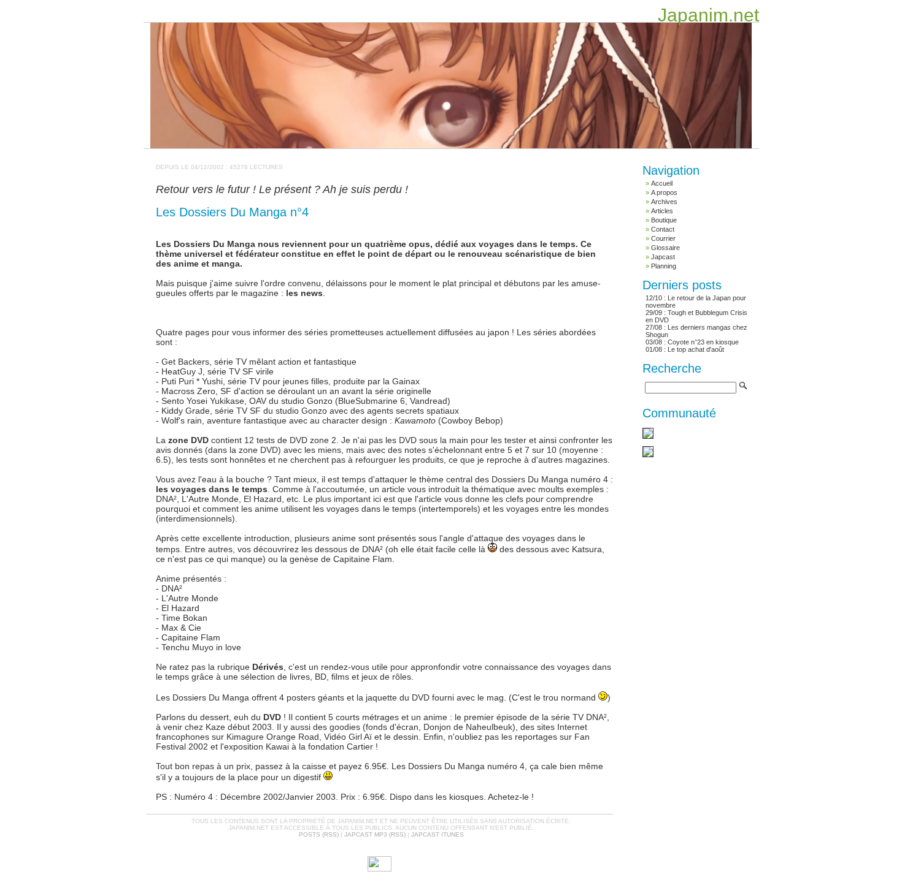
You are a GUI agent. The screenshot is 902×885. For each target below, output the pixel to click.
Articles (662, 211)
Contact (662, 229)
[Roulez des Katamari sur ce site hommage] (647, 436)
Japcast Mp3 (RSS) (375, 834)
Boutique (664, 220)
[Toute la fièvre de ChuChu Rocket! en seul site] (647, 454)
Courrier (663, 238)
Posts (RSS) (319, 834)
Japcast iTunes (437, 834)
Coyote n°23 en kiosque (703, 342)
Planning (663, 266)
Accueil (662, 183)
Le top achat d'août (696, 349)
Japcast (663, 256)
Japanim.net (708, 15)
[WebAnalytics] (379, 869)
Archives (664, 201)
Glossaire (665, 247)
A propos (664, 192)
